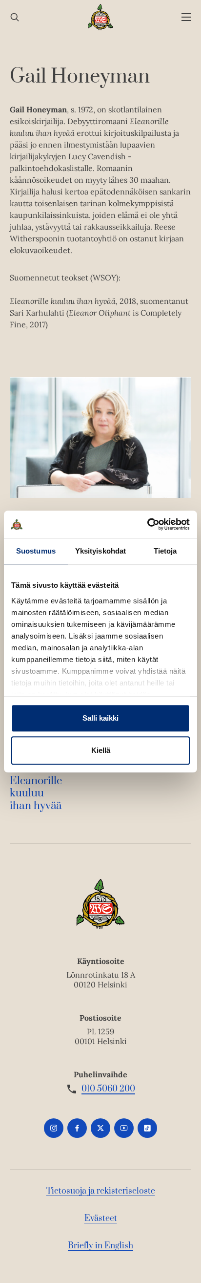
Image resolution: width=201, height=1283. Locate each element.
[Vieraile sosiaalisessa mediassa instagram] (53, 1128)
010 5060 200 (108, 1089)
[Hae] (14, 17)
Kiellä (100, 750)
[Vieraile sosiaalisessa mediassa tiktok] (147, 1128)
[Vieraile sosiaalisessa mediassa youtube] (124, 1128)
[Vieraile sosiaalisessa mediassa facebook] (77, 1128)
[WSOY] (101, 17)
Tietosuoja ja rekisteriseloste (100, 1191)
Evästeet (100, 1218)
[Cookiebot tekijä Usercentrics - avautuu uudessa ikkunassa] (147, 524)
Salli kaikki (100, 718)
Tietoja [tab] (165, 551)
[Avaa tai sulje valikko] (186, 17)
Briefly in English (100, 1245)
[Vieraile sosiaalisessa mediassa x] (100, 1128)
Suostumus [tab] (36, 551)
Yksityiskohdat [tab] (100, 551)
